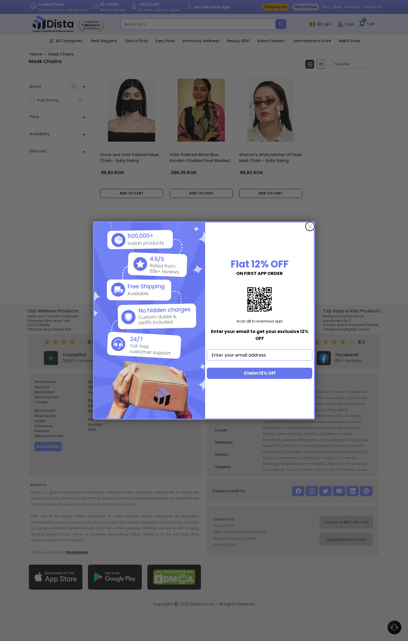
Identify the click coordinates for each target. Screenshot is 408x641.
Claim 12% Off (260, 373)
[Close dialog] (310, 226)
